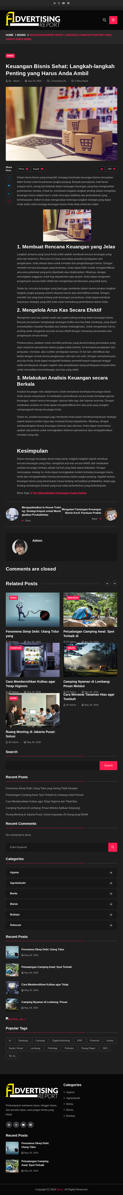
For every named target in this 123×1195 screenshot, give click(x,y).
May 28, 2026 (91, 692)
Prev (28, 520)
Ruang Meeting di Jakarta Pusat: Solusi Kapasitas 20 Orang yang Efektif (47, 814)
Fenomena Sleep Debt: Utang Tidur (42, 949)
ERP (79, 1040)
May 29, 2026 (34, 692)
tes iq (12, 1055)
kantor (110, 1040)
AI (10, 1040)
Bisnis (21, 35)
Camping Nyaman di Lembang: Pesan (44, 1002)
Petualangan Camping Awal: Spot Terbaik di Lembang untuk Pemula (45, 795)
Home (9, 35)
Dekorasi (15, 925)
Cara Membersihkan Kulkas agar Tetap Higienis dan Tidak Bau (41, 801)
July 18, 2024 (34, 81)
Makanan (73, 598)
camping (40, 1040)
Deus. (60, 1189)
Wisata (71, 648)
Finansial (94, 1040)
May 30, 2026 (34, 642)
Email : (37, 169)
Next (95, 518)
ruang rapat (88, 1048)
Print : (22, 169)
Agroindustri (17, 883)
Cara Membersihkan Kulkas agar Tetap (44, 984)
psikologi (52, 1048)
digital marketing (61, 1040)
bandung (23, 1040)
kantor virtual (16, 1048)
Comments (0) (58, 81)
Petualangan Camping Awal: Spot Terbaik (46, 967)
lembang (35, 1048)
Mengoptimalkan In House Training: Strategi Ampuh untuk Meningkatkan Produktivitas (41, 511)
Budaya (15, 914)
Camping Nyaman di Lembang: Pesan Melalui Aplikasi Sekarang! (43, 808)
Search (11, 752)
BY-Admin (14, 642)
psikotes (69, 1048)
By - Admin (14, 81)
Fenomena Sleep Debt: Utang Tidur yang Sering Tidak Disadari (42, 788)
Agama (14, 872)
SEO (105, 1048)
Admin (37, 540)
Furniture (15, 648)
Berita (13, 893)
